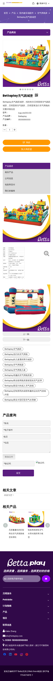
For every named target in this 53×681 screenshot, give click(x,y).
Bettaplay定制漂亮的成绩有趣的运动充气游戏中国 (25, 393)
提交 (18, 473)
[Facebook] (5, 654)
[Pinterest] (27, 654)
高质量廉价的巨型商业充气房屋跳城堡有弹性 (16, 533)
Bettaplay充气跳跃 (12, 349)
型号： (5, 113)
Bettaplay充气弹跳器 (14, 364)
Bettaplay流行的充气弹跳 (16, 354)
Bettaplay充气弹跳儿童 (15, 370)
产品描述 (9, 166)
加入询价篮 (26, 149)
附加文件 (9, 457)
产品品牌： (7, 116)
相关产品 (9, 172)
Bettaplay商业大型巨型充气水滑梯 (20, 400)
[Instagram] (21, 654)
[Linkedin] (10, 654)
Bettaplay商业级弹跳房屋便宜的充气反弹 (23, 380)
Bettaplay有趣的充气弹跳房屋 (18, 375)
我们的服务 (10, 190)
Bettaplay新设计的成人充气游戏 (19, 385)
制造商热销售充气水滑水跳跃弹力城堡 (35, 533)
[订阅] (46, 578)
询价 (28, 142)
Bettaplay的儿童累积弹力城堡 (18, 359)
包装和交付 (10, 184)
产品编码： (7, 119)
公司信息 (9, 178)
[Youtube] (16, 654)
